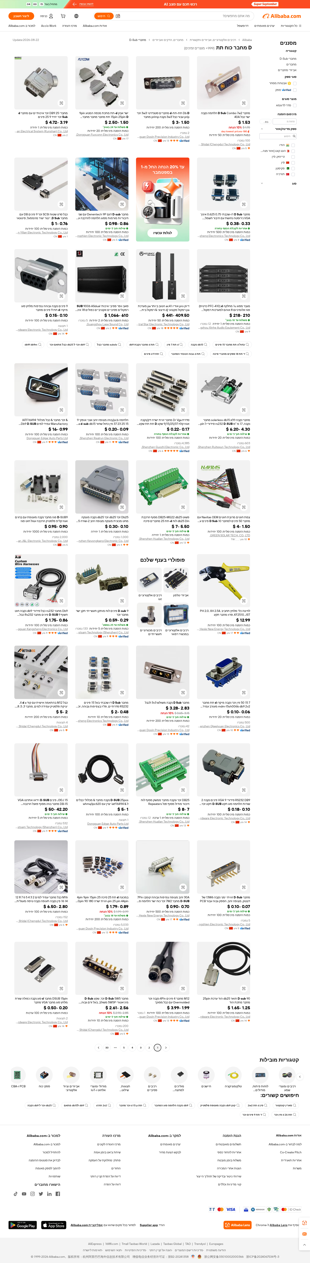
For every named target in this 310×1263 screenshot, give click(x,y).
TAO (188, 1243)
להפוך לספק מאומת (47, 1168)
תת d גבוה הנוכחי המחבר (186, 353)
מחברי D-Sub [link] (137, 40)
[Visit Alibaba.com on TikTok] (15, 1193)
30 (107, 1047)
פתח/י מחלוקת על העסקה (105, 1160)
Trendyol (200, 1243)
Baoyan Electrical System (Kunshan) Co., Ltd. (41, 131)
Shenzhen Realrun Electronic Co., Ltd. (103, 438)
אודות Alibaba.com (289, 1135)
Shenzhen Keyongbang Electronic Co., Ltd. (102, 540)
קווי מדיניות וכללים (229, 1184)
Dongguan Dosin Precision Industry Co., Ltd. (162, 136)
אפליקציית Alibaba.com (87, 1225)
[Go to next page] (98, 1047)
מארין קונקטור (283, 1105)
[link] (304, 1222)
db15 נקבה (197, 344)
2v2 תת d (101, 1105)
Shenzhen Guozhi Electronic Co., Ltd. (165, 447)
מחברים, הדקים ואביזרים (167, 40)
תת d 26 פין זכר (283, 1114)
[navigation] (278, 544)
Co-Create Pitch (291, 1152)
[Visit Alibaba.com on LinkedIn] (49, 1193)
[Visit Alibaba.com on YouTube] (24, 1193)
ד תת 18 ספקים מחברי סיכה (229, 353)
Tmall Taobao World (134, 1243)
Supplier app (149, 1225)
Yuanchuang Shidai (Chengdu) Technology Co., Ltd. (223, 144)
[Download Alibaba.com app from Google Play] (22, 1225)
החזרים (116, 1168)
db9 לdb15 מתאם (74, 1105)
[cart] (62, 16)
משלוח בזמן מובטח (229, 1160)
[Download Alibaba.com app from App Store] (53, 1225)
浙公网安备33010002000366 (224, 1256)
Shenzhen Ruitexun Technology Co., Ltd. (224, 447)
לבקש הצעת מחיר (170, 1152)
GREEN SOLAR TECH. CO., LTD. (230, 535)
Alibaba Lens (278, 1225)
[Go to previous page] (166, 1047)
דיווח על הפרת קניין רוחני (105, 1176)
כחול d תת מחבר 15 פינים (230, 344)
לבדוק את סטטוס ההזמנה (44, 1160)
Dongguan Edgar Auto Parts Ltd (47, 438)
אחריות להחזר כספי (229, 1152)
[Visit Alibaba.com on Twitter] (40, 1193)
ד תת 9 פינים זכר (252, 1114)
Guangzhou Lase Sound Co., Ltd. (107, 324)
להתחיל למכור (51, 1152)
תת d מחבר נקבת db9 (142, 344)
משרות (297, 1168)
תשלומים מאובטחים (228, 1144)
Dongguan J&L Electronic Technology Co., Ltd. (41, 540)
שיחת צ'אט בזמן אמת (107, 1152)
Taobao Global (172, 1243)
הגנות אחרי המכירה (229, 1168)
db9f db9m (31, 344)
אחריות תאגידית (291, 1160)
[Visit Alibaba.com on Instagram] (32, 1193)
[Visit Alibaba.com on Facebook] (57, 1193)
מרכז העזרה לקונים (109, 1144)
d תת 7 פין (173, 344)
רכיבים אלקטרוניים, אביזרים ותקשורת (213, 40)
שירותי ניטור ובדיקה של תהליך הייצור (218, 1176)
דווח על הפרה (112, 1184)
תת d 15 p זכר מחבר (130, 1105)
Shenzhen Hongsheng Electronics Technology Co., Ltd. (223, 235)
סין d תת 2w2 (255, 1105)
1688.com (111, 1243)
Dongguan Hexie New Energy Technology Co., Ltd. (223, 629)
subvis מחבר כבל (107, 344)
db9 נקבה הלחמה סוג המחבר (171, 1105)
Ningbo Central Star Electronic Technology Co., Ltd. (162, 324)
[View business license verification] (193, 1257)
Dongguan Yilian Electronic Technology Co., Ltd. (41, 232)
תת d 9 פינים (151, 353)
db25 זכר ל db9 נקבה (39, 1105)
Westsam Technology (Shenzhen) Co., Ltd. (102, 632)
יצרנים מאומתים (170, 1144)
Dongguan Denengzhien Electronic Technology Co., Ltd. (102, 235)
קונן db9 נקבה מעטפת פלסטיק (218, 1105)
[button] (117, 16)
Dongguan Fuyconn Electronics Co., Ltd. (102, 134)
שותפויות (54, 1176)
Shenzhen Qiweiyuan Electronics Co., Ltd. (223, 726)
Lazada (155, 1243)
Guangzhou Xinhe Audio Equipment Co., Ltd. (223, 327)
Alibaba (247, 40)
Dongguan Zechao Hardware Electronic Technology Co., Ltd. (41, 329)
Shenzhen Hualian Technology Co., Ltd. (164, 538)
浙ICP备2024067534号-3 (262, 1256)
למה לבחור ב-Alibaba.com (285, 1144)
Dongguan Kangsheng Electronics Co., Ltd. (41, 629)
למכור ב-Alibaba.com (47, 1144)
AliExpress (95, 1243)
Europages (216, 1243)
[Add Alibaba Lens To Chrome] (238, 1225)
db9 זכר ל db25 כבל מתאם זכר (67, 344)
